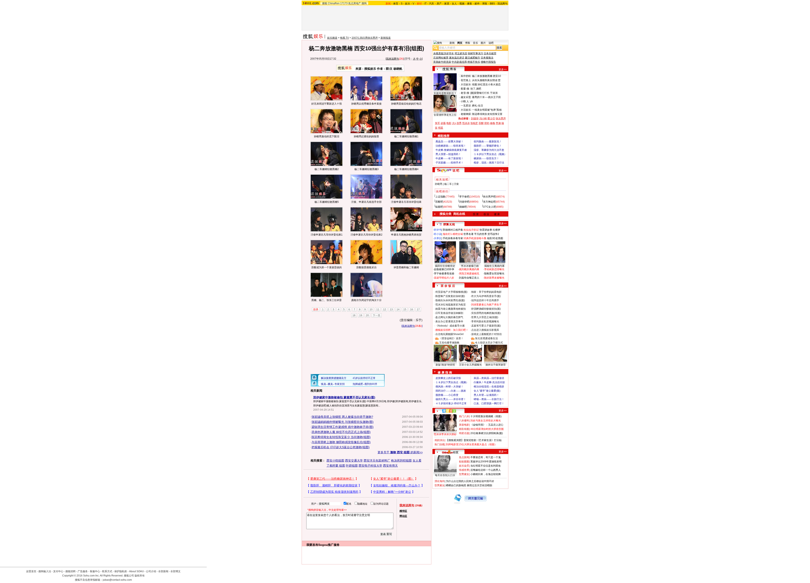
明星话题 (464, 433)
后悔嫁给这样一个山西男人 (485, 470)
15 (404, 309)
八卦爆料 (464, 420)
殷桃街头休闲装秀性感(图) (450, 300)
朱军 (437, 123)
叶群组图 (352, 465)
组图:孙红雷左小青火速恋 (486, 84)
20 (367, 315)
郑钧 (486, 123)
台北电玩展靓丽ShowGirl (449, 334)
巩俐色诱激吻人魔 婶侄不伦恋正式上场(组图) (341, 432)
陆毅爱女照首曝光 (494, 273)
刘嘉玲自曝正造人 (469, 277)
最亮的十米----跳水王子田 (486, 97)
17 (418, 309)
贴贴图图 (464, 461)
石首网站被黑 (440, 57)
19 (360, 315)
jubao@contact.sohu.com (117, 579)
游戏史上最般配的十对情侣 (486, 334)
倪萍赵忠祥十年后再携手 (485, 300)
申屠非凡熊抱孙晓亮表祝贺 (406, 234)
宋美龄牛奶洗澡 (442, 61)
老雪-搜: (465, 92)
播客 (469, 3)
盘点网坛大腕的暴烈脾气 (449, 317)
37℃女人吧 (489, 206)
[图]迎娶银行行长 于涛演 (484, 92)
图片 (483, 42)
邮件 (477, 3)
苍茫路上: (466, 80)
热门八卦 (464, 416)
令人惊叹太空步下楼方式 (489, 342)
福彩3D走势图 (495, 238)
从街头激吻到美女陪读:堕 (486, 80)
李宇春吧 (464, 196)
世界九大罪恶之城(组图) (484, 317)
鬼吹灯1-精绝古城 (453, 234)
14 (398, 309)
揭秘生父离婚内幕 (494, 265)
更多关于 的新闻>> (400, 452)
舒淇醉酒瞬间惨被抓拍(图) (486, 308)
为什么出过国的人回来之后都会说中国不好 (470, 481)
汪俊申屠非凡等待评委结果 (406, 201)
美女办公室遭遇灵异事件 (449, 321)
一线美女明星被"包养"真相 (487, 109)
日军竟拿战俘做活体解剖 (449, 313)
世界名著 (468, 234)
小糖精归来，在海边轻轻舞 (485, 474)
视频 (461, 3)
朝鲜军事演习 (475, 53)
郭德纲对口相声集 (453, 229)
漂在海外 (440, 481)
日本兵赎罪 (490, 53)
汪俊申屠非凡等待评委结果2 (366, 234)
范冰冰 (466, 123)
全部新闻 (163, 571)
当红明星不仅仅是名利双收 (485, 465)
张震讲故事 (485, 229)
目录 (315, 309)
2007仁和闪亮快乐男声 (365, 37)
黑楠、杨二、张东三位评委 (326, 300)
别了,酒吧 (475, 88)
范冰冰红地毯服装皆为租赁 (450, 304)
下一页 (376, 315)
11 (377, 309)
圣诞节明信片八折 (444, 277)
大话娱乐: (466, 84)
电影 (448, 123)
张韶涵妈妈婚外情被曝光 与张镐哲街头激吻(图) (343, 422)
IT (425, 3)
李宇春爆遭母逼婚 (444, 273)
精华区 (403, 510)
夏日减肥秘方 (472, 57)
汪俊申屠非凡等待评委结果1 (327, 234)
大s (454, 123)
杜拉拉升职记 (471, 229)
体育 (395, 3)
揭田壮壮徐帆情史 (445, 265)
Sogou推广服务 (329, 544)
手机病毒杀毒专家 (453, 238)
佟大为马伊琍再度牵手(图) (486, 296)
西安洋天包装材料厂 (377, 460)
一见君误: (466, 105)
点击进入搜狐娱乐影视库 (485, 329)
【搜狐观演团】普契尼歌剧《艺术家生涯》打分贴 (474, 440)
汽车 (431, 3)
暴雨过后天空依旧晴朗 (479, 485)
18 (353, 315)
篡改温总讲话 (456, 57)
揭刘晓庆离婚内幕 (469, 269)
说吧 (491, 42)
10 (371, 309)
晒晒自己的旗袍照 (456, 485)
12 (384, 309)
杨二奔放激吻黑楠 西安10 (486, 76)
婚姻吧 (463, 206)
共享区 (437, 238)
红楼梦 (496, 229)
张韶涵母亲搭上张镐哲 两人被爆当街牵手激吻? (342, 416)
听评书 (437, 229)
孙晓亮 (438, 184)
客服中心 (95, 571)
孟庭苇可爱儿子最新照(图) (486, 325)
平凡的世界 (480, 234)
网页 (459, 42)
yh (471, 101)
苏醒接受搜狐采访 (366, 267)
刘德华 (475, 118)
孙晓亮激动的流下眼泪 (326, 136)
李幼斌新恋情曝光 (494, 269)
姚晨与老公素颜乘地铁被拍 (450, 308)
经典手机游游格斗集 (475, 238)
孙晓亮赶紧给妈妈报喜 (366, 136)
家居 (446, 3)
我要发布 (312, 544)
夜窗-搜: (465, 88)
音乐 (475, 42)
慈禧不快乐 (473, 61)
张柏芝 (474, 123)
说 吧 (455, 170)
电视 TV (344, 37)
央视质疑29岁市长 (443, 53)
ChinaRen (334, 3)
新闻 (452, 42)
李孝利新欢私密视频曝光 (485, 321)
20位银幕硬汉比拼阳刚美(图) (486, 433)
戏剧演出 (440, 440)
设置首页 (31, 571)
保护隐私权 (120, 571)
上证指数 (440, 196)
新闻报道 (386, 37)
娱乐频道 (332, 37)
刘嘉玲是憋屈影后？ (445, 93)
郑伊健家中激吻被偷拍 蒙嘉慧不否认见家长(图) (344, 397)
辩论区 (403, 516)
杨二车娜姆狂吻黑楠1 (406, 136)
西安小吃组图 (335, 460)
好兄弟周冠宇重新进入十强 (326, 103)
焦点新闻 (464, 457)
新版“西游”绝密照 (445, 364)
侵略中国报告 (488, 61)
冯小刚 (483, 118)
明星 (440, 127)
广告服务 (83, 571)
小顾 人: (465, 101)
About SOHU (136, 571)
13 (391, 309)
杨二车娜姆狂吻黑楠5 (327, 201)
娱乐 (407, 3)
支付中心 (58, 571)
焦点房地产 (354, 3)
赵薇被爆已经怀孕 (444, 269)
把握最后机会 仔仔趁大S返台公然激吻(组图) (341, 447)
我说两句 (502, 3)
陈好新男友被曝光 (494, 277)
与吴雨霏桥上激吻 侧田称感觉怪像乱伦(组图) (341, 442)
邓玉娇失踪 (461, 53)
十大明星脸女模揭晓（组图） (486, 416)
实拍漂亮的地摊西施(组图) (486, 313)
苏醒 (481, 123)
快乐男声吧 (489, 196)
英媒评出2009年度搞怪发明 (486, 461)
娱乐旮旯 (464, 465)
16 (411, 309)
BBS (492, 3)
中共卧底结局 (459, 61)
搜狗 (364, 3)
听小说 (437, 234)
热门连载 (440, 444)
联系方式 (107, 571)
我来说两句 (392, 58)
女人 (454, 3)
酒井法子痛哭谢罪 (495, 364)
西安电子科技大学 (370, 465)
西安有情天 (390, 465)
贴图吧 (439, 206)
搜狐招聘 (70, 571)
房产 (439, 3)
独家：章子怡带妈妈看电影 (486, 291)
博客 (484, 3)
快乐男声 (501, 118)
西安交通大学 (354, 460)
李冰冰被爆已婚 (470, 265)
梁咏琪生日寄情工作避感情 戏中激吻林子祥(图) (343, 427)
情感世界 (464, 470)
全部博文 (175, 571)
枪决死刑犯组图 (401, 460)
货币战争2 (493, 234)
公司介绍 (151, 571)
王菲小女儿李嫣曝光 (470, 364)
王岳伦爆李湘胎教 (449, 342)
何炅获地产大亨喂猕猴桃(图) (451, 291)
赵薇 (443, 123)
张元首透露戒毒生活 (486, 338)
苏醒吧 (439, 201)
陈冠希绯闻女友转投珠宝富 (487, 114)
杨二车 (448, 184)
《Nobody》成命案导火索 (450, 325)
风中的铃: (466, 76)
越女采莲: (466, 97)
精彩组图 (464, 429)
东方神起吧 (489, 201)
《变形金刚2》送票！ (451, 338)
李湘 (498, 123)
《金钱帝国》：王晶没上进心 (486, 424)
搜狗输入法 (44, 571)
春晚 (492, 123)
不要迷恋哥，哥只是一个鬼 (485, 457)
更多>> (503, 69)
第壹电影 (464, 424)
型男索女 (464, 474)
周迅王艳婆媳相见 (469, 273)
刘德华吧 (464, 201)
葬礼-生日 (477, 105)
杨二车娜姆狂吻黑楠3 (366, 169)
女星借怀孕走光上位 (445, 114)
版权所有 (140, 575)
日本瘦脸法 (487, 57)
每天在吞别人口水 (445, 475)
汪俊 (456, 184)
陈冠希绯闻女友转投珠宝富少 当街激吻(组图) (341, 437)
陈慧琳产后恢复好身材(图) (450, 296)
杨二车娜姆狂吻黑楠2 (327, 169)
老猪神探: (466, 114)
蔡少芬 (491, 118)
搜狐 (324, 3)
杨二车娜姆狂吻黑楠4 (406, 169)
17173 (344, 3)
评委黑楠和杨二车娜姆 (406, 267)
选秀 (459, 123)
